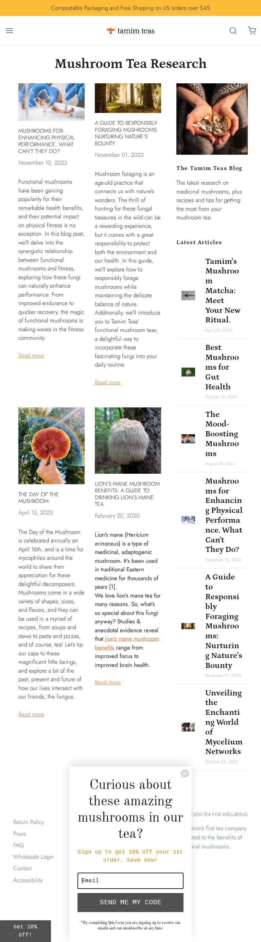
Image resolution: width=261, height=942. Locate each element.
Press (19, 833)
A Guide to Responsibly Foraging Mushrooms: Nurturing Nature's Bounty (126, 133)
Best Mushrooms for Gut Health (222, 367)
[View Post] (51, 102)
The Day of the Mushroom (38, 497)
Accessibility (27, 880)
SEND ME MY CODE (130, 902)
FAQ (18, 845)
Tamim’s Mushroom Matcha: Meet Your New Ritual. (223, 291)
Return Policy (28, 822)
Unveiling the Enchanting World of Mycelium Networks (224, 722)
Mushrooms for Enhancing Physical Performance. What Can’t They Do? (46, 141)
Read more (31, 355)
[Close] (185, 773)
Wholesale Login (33, 857)
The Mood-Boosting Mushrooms (222, 434)
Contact (22, 868)
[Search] (233, 30)
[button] (25, 931)
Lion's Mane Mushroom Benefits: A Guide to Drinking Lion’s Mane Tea (127, 494)
